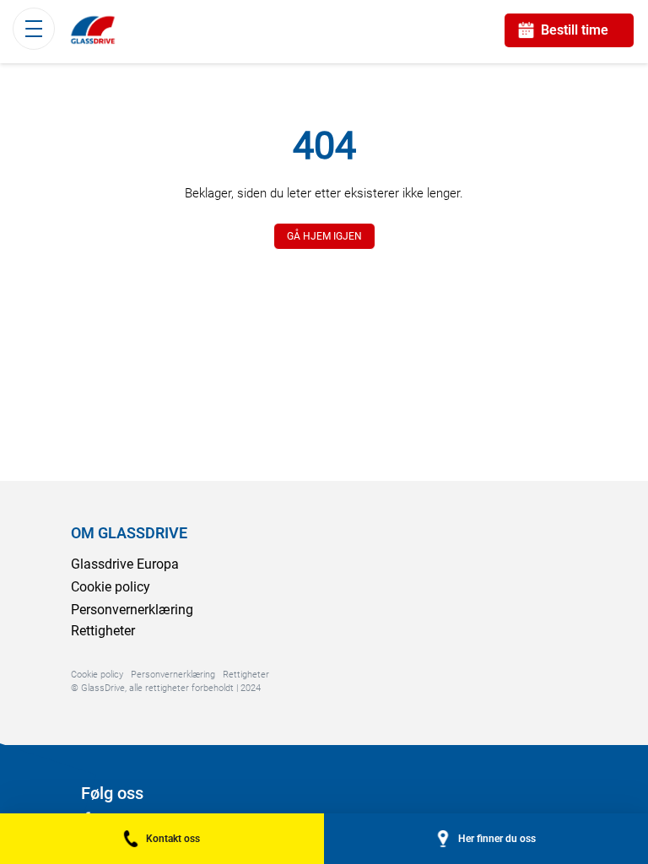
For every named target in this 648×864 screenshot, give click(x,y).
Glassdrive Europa (125, 564)
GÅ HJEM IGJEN (324, 236)
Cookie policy (110, 587)
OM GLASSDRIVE (129, 533)
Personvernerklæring (132, 610)
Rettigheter (103, 631)
